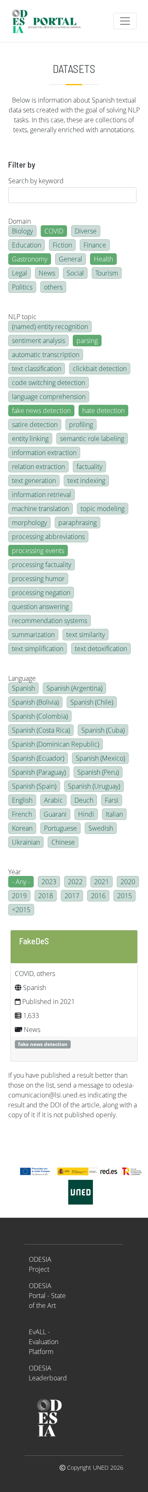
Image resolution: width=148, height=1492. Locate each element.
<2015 (21, 909)
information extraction (44, 452)
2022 (75, 881)
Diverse (86, 231)
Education (26, 245)
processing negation (41, 592)
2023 (49, 881)
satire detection (35, 424)
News (47, 273)
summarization (33, 634)
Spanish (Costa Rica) (41, 730)
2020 (127, 881)
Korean (22, 828)
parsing (87, 340)
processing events (38, 550)
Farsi (111, 800)
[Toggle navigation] (124, 21)
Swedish (100, 828)
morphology (29, 522)
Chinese (63, 842)
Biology (22, 231)
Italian (114, 814)
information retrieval (41, 494)
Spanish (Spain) (34, 786)
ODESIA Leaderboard (48, 1373)
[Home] (50, 21)
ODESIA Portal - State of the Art (47, 1295)
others (53, 287)
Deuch (83, 800)
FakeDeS (34, 941)
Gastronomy (29, 259)
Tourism (106, 273)
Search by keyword (36, 180)
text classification (36, 368)
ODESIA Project (40, 1264)
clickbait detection (100, 368)
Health (103, 259)
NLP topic (22, 316)
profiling (81, 424)
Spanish (23, 688)
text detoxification (101, 648)
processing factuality (41, 564)
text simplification (37, 648)
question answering (40, 606)
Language (22, 678)
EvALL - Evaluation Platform (43, 1341)
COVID (53, 231)
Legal (19, 273)
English (22, 800)
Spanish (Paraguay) (39, 772)
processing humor (38, 578)
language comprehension (49, 396)
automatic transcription (45, 354)
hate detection (103, 410)
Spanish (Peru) (98, 772)
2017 (72, 895)
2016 (98, 895)
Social (75, 273)
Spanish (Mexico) (100, 758)
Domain (19, 221)
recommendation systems (49, 620)
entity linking (30, 438)
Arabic (53, 800)
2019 (19, 895)
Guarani (55, 814)
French (22, 814)
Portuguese (60, 828)
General (70, 259)
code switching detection (48, 382)
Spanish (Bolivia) (35, 702)
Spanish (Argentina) (74, 688)
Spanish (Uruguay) (94, 786)
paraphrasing (77, 522)
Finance (94, 245)
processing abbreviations (48, 536)
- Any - (21, 881)
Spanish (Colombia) (40, 716)
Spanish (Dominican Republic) (55, 744)
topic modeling (103, 508)
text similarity (85, 634)
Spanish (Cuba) (103, 730)
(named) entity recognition (50, 326)
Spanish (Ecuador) (38, 758)
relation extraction (38, 466)
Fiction (62, 245)
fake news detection (41, 410)
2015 (124, 895)
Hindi (86, 814)
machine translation (40, 508)
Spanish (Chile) (91, 702)
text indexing (86, 480)
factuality (89, 466)
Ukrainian (26, 842)
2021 (101, 881)
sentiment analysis (38, 340)
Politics (22, 287)
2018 (45, 895)
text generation (34, 480)
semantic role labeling (92, 438)
